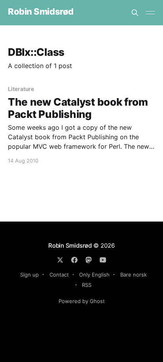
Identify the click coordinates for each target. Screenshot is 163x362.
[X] (60, 260)
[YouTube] (103, 260)
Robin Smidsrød (41, 12)
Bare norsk (133, 274)
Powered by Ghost (82, 301)
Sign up (29, 274)
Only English (94, 274)
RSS (86, 285)
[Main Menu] (150, 13)
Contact (59, 274)
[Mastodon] (88, 260)
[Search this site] (135, 12)
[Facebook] (74, 260)
